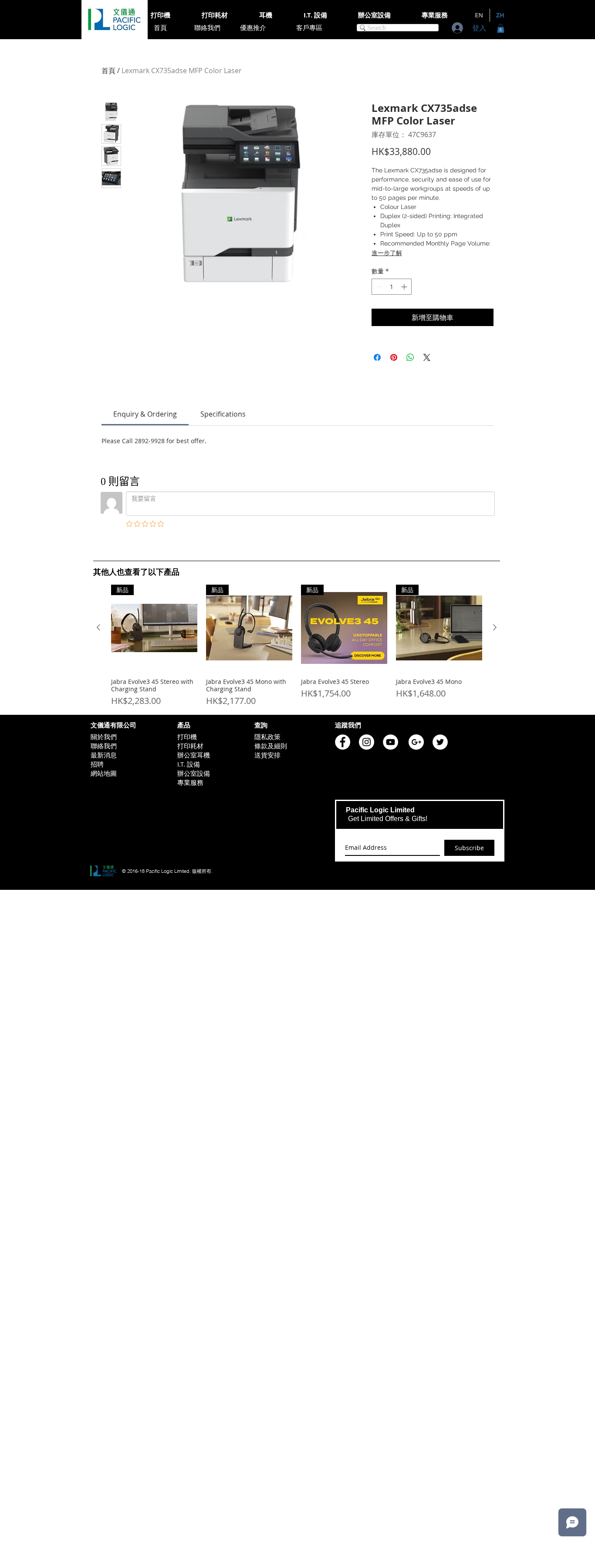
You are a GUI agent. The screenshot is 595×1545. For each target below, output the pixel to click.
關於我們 (104, 736)
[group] (296, 646)
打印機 (187, 736)
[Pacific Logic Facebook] (342, 742)
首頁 (108, 70)
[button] (500, 28)
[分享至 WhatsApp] (410, 357)
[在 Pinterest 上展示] (394, 357)
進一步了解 (387, 252)
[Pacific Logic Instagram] (366, 742)
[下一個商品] (495, 627)
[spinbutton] (391, 286)
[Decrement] (378, 286)
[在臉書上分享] (377, 357)
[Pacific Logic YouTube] (390, 742)
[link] (145, 414)
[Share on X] (427, 357)
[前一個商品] (98, 627)
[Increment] (404, 286)
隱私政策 (267, 736)
